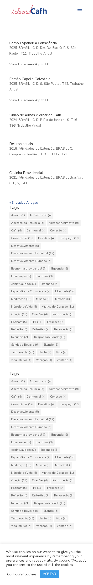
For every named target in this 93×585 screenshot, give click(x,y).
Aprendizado (41, 215)
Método (62, 299)
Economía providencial (28, 268)
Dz (49, 47)
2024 (13, 120)
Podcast (19, 322)
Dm (42, 47)
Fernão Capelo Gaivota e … (31, 79)
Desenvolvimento (25, 246)
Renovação (63, 329)
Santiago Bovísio (25, 345)
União (45, 352)
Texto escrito (22, 352)
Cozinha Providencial (26, 172)
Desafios (46, 238)
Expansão (49, 284)
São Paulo (52, 83)
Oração (19, 314)
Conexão (58, 230)
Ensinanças (21, 276)
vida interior (21, 360)
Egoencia (59, 268)
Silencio (50, 345)
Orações (40, 314)
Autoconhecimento (64, 223)
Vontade (64, 360)
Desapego (69, 238)
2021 (13, 177)
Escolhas (44, 276)
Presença (55, 322)
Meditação (21, 299)
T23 (64, 154)
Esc (55, 47)
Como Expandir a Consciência (33, 43)
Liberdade (64, 291)
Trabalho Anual (40, 53)
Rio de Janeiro (54, 120)
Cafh (16, 230)
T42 (65, 83)
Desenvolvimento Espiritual (32, 253)
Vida (61, 352)
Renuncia (20, 337)
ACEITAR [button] (49, 574)
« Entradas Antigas (23, 202)
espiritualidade (23, 284)
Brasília (76, 177)
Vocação (44, 360)
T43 (24, 183)
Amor (18, 215)
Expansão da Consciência (30, 291)
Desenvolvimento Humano (31, 261)
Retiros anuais (21, 143)
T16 (74, 120)
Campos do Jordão (23, 154)
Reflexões (40, 329)
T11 (24, 53)
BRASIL (25, 47)
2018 (13, 148)
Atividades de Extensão (36, 148)
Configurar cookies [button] (21, 574)
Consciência (22, 238)
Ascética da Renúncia (27, 223)
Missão (43, 299)
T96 (12, 125)
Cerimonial (35, 230)
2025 (13, 47)
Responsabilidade (49, 337)
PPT (36, 322)
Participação (62, 314)
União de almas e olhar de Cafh (35, 115)
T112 (55, 154)
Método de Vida (24, 307)
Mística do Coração (58, 307)
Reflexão (19, 329)
